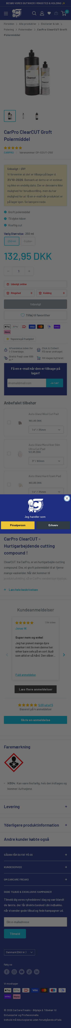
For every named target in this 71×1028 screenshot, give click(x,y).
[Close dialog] (67, 498)
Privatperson (17, 525)
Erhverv (53, 525)
